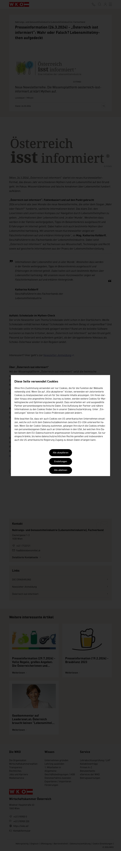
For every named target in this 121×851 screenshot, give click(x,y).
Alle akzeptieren (60, 453)
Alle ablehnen (60, 470)
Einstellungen (60, 461)
